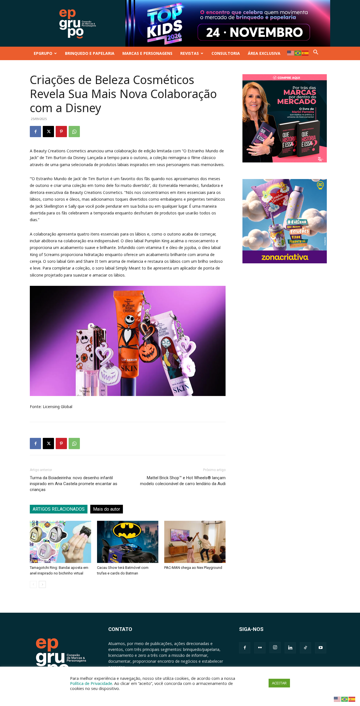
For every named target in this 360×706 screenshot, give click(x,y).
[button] (316, 53)
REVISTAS (189, 53)
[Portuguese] (298, 52)
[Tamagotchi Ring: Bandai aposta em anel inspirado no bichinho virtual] (60, 542)
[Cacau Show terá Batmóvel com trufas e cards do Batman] (127, 542)
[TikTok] (305, 647)
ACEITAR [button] (279, 682)
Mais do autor (106, 509)
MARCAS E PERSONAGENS (147, 53)
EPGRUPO (43, 53)
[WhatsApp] (74, 131)
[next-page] (42, 584)
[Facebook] (35, 131)
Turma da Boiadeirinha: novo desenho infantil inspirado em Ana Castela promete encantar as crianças (73, 483)
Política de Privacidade (91, 683)
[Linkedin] (290, 647)
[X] (48, 131)
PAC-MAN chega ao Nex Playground (193, 567)
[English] (290, 52)
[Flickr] (260, 647)
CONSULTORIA (226, 53)
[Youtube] (320, 647)
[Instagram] (275, 647)
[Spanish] (305, 52)
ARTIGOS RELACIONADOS (59, 509)
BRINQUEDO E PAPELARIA (89, 53)
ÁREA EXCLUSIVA (264, 53)
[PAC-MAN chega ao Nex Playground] (195, 542)
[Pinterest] (61, 131)
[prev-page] (33, 584)
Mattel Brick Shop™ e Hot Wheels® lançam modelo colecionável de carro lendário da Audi (183, 480)
